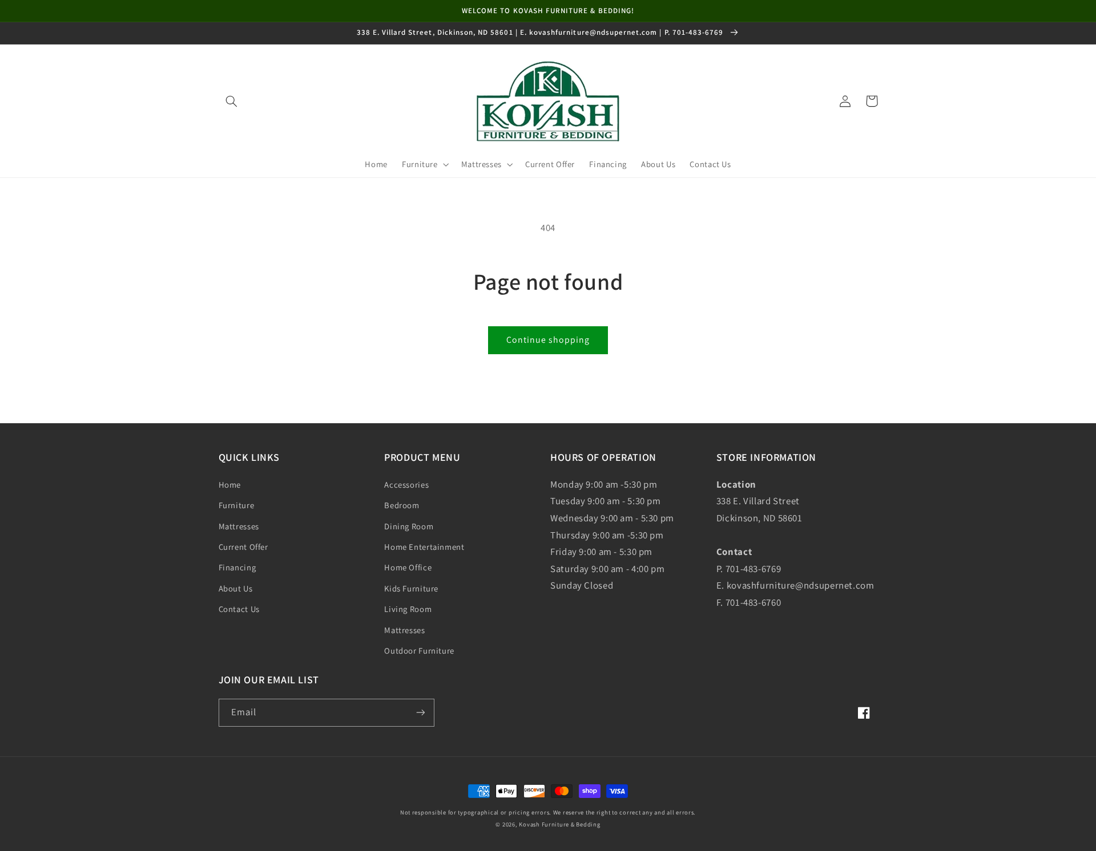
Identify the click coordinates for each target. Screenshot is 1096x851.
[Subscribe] (420, 713)
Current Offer (243, 546)
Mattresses (239, 526)
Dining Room (408, 526)
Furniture (237, 505)
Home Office (408, 567)
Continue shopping (548, 340)
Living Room (408, 608)
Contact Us (239, 608)
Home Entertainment (424, 546)
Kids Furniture (411, 588)
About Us (236, 588)
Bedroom (401, 505)
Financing (237, 567)
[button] (232, 101)
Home (230, 484)
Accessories (406, 484)
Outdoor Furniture (419, 650)
